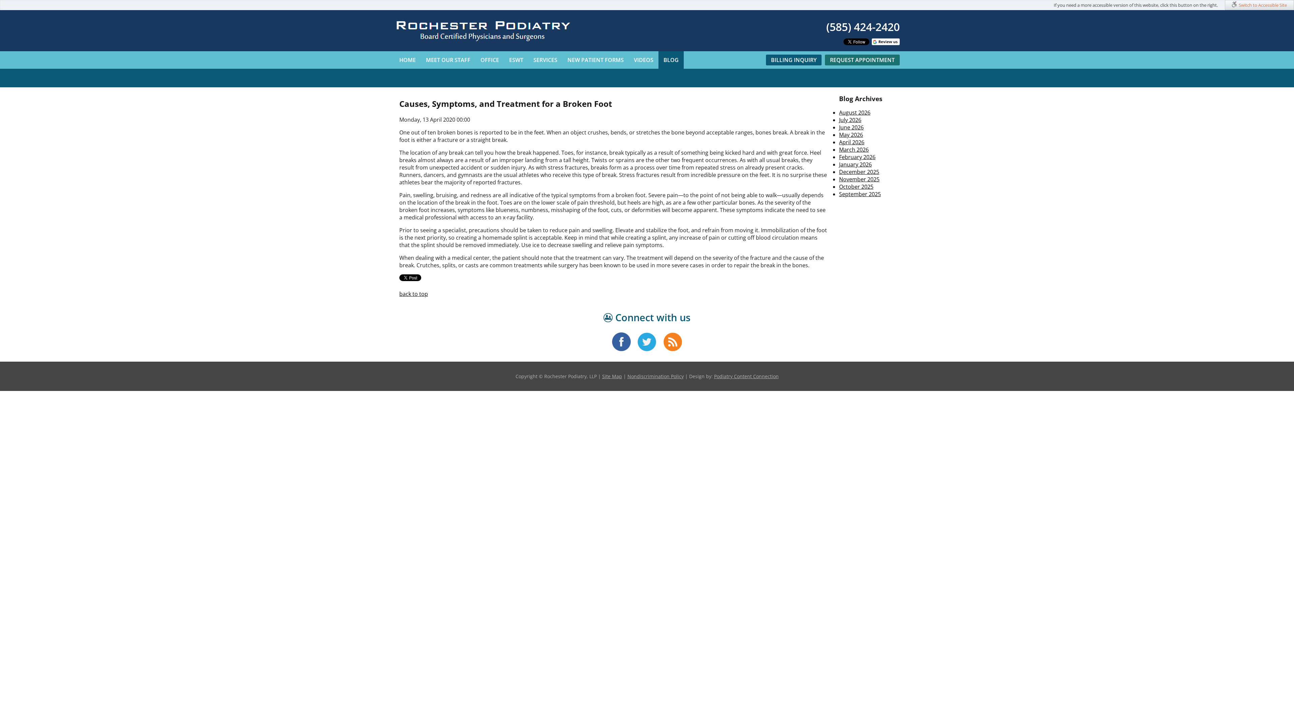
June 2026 (851, 127)
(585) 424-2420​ (863, 27)
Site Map (612, 376)
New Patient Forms (595, 60)
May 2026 (851, 135)
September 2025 (860, 194)
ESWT (516, 60)
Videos (643, 60)
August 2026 (854, 112)
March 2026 (854, 149)
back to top (413, 294)
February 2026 (857, 157)
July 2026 (850, 120)
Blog (671, 60)
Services (545, 60)
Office (490, 60)
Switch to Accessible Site (1263, 5)
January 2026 (855, 164)
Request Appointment (862, 60)
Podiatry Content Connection (746, 376)
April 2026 (851, 142)
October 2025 (856, 186)
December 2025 (859, 172)
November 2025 (859, 179)
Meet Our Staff (448, 60)
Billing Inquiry (794, 60)
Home (407, 60)
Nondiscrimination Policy (655, 376)
